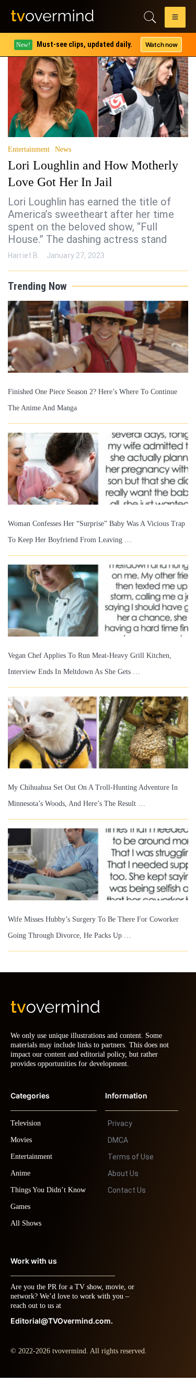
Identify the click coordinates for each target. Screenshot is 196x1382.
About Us (123, 1177)
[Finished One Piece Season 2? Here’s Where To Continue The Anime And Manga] (98, 337)
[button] (175, 19)
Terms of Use (131, 1161)
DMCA (118, 1144)
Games (22, 1210)
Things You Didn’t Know (50, 1194)
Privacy (120, 1127)
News (65, 149)
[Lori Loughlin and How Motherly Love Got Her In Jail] (98, 87)
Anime (20, 1177)
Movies (22, 1144)
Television (27, 1127)
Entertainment (30, 149)
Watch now (161, 44)
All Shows (26, 1227)
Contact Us (127, 1194)
